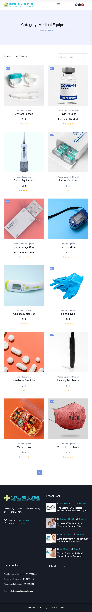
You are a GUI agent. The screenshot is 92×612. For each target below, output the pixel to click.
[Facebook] (76, 4)
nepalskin (82, 503)
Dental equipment (24, 180)
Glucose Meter (68, 247)
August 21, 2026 (65, 534)
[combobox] (73, 56)
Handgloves (68, 314)
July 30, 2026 (64, 549)
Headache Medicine (24, 380)
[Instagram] (79, 4)
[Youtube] (82, 4)
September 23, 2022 (67, 503)
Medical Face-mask (68, 447)
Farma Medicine (68, 180)
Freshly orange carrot (24, 247)
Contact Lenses (24, 114)
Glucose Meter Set (24, 314)
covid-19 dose (68, 114)
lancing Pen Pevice (68, 380)
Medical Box (24, 447)
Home (41, 31)
